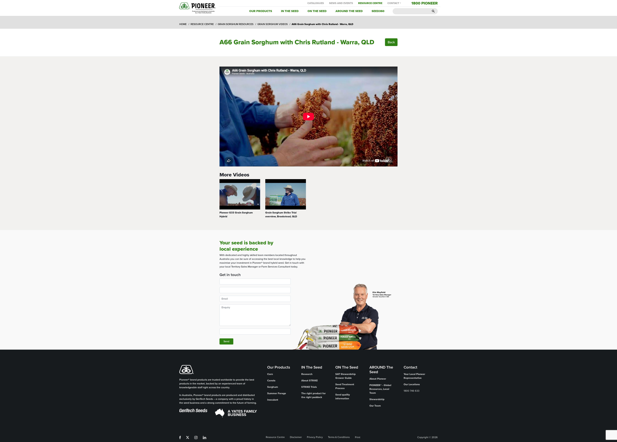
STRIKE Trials (309, 387)
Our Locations (412, 384)
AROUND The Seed (381, 369)
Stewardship (376, 399)
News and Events (341, 3)
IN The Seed (311, 367)
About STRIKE (309, 380)
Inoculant (272, 400)
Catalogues (315, 3)
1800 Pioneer (424, 3)
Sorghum (272, 387)
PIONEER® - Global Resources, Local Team (380, 389)
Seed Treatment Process (344, 386)
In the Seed (290, 11)
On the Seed (317, 11)
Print (357, 437)
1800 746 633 (411, 391)
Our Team (375, 406)
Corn (270, 374)
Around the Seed (349, 11)
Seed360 (378, 11)
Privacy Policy (315, 437)
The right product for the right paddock (313, 395)
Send (226, 341)
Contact (393, 3)
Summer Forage (276, 393)
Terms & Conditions (339, 437)
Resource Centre (370, 3)
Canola (271, 380)
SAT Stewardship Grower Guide (345, 376)
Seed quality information (342, 396)
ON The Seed (346, 367)
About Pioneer (377, 379)
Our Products (260, 11)
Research (307, 374)
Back (391, 42)
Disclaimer (296, 437)
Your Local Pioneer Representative (414, 376)
